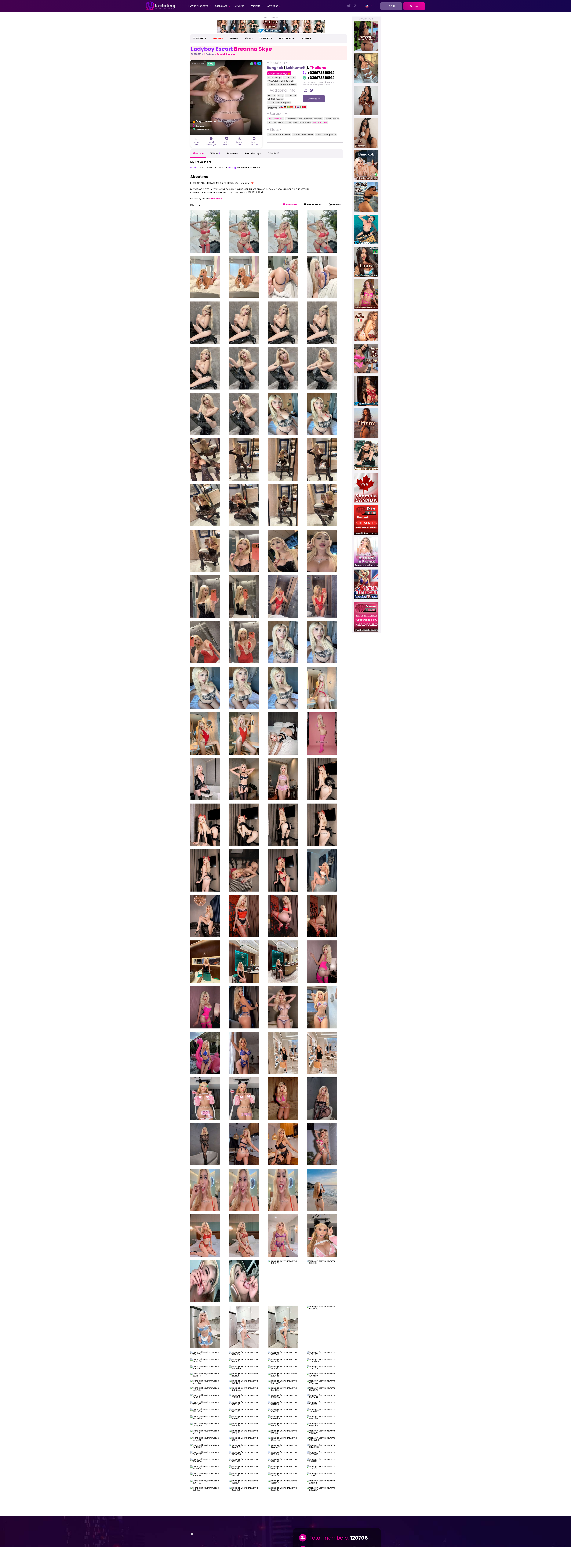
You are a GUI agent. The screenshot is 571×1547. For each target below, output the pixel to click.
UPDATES (306, 38)
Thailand (210, 54)
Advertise (272, 6)
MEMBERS (239, 6)
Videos (249, 38)
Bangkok (275, 67)
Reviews (232, 153)
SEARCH (234, 38)
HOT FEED (218, 38)
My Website (314, 98)
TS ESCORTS (199, 38)
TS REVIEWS (265, 38)
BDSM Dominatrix (275, 118)
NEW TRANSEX (286, 38)
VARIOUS (255, 6)
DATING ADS (221, 6)
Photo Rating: (203, 63)
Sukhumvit (296, 67)
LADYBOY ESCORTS (198, 6)
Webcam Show (320, 122)
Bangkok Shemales (226, 54)
